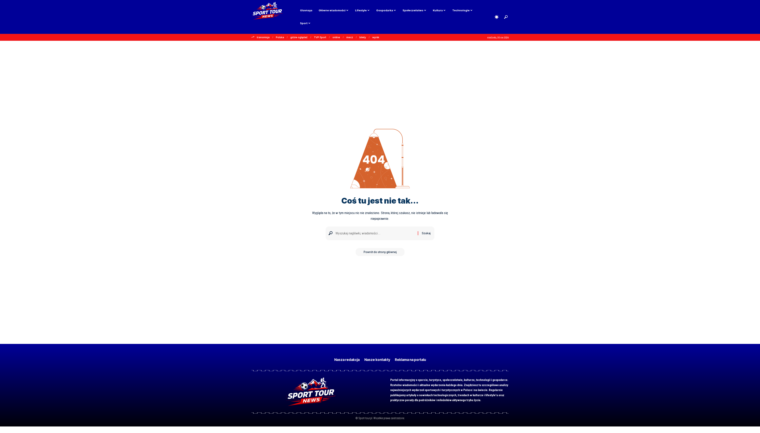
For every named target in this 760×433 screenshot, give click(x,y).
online (336, 37)
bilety (362, 37)
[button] (506, 17)
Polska (280, 37)
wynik (375, 37)
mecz (349, 37)
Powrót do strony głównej (380, 252)
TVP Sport (320, 37)
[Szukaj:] (375, 233)
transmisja (263, 37)
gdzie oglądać (299, 37)
